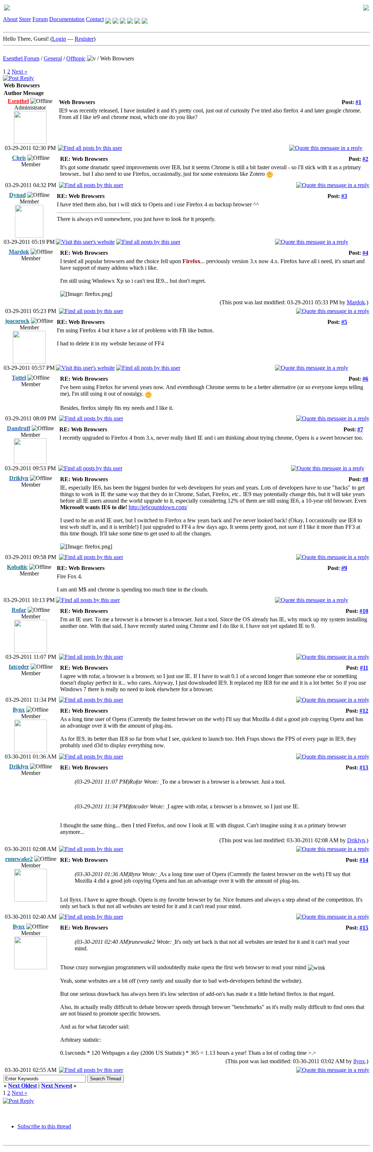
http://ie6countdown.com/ (158, 507)
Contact (95, 19)
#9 (344, 568)
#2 (365, 159)
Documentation (67, 19)
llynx (359, 1061)
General (53, 58)
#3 (344, 196)
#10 (364, 611)
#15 (364, 928)
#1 (358, 102)
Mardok (356, 302)
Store (25, 19)
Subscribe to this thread (44, 1126)
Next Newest (56, 1085)
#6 (365, 379)
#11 (364, 668)
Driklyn (356, 840)
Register (84, 39)
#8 (365, 479)
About (10, 19)
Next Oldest (22, 1085)
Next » (19, 71)
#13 (364, 767)
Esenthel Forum (21, 58)
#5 (344, 322)
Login (59, 39)
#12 (364, 711)
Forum (40, 19)
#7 (360, 429)
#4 (365, 253)
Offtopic (76, 58)
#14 (364, 860)
